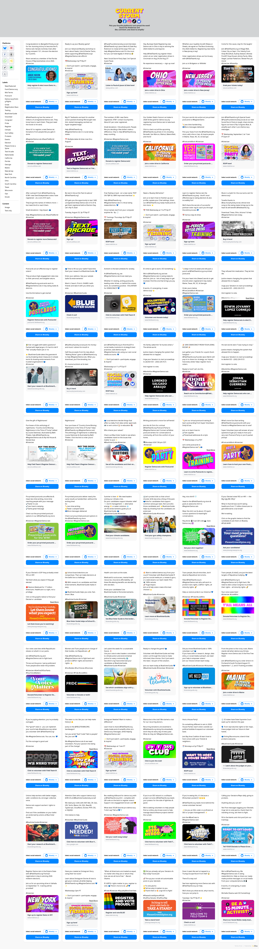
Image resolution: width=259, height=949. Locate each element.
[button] (51, 101)
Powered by (248, 946)
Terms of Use (238, 946)
